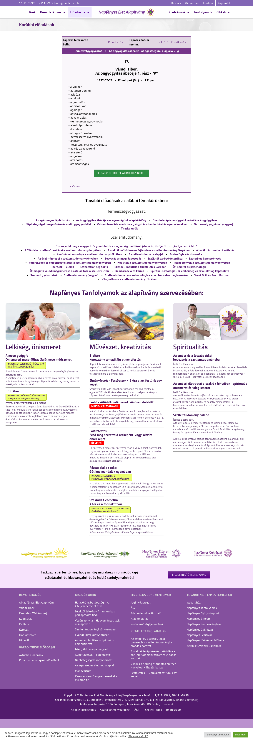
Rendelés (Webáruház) (33, 613)
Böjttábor (12, 391)
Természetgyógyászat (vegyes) (213, 224)
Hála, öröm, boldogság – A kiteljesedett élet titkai (91, 604)
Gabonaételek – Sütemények (93, 654)
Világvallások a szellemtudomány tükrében (129, 279)
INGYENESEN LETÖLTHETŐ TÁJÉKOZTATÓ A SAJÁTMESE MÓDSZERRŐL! (26, 365)
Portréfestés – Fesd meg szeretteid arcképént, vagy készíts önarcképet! (120, 435)
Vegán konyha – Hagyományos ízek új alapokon (97, 622)
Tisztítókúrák (129, 228)
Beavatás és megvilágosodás (123, 258)
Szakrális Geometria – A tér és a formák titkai (105, 502)
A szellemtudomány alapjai (146, 254)
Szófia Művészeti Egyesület (204, 645)
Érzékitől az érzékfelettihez (165, 258)
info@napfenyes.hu (67, 3)
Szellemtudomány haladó (191, 415)
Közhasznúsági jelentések (147, 624)
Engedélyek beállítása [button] (218, 734)
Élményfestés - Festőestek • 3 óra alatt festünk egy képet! (125, 382)
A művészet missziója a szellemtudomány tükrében (89, 254)
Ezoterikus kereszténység (205, 258)
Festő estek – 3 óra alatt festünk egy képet (153, 674)
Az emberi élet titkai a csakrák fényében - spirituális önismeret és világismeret (210, 385)
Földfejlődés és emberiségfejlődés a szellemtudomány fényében (70, 262)
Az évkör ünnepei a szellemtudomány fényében (68, 258)
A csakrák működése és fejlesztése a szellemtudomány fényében (149, 250)
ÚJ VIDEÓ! (96, 443)
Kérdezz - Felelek (63, 267)
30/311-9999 (180, 695)
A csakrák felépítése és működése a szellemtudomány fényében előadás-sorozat (154, 654)
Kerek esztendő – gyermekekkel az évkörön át (97, 678)
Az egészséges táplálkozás (53, 220)
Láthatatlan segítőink (94, 267)
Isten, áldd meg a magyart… (92, 649)
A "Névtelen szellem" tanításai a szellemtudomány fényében (62, 250)
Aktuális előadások (31, 655)
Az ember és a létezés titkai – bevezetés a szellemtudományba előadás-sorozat (151, 642)
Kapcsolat (25, 618)
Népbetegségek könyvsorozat (93, 660)
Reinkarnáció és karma (129, 271)
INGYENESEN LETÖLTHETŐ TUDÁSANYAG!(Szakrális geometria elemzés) (110, 510)
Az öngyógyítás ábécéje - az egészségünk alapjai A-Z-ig (111, 220)
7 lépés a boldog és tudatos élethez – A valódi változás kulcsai (153, 665)
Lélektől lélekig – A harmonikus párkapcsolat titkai (95, 613)
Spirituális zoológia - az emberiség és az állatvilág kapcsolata (190, 271)
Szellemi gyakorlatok (43, 275)
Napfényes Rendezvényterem (205, 624)
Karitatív (24, 624)
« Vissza (75, 186)
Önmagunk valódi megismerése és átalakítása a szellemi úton (69, 271)
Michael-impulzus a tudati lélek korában (140, 267)
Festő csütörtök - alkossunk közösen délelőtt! (121, 402)
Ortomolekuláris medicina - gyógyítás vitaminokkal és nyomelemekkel (142, 224)
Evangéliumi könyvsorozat (92, 635)
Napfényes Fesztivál (199, 635)
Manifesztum (83, 671)
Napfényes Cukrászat (200, 629)
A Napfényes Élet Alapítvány (36, 602)
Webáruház (194, 602)
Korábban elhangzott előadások (39, 660)
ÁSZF (134, 608)
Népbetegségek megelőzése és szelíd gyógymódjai (58, 224)
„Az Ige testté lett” (185, 246)
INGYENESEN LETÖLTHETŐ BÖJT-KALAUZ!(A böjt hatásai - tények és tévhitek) (26, 397)
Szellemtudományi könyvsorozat (95, 629)
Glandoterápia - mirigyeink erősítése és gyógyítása (185, 220)
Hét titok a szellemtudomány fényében (142, 262)
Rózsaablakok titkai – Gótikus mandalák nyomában (110, 469)
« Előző (163, 42)
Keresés (24, 629)
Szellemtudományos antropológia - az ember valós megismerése (146, 275)
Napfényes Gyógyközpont (203, 613)
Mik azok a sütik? (138, 736)
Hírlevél (24, 640)
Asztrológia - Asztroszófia (185, 254)
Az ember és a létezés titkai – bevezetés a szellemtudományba (196, 357)
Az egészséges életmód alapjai (94, 665)
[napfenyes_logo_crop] (126, 9)
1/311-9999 (162, 695)
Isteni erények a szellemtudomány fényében (202, 262)
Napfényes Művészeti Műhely (205, 640)
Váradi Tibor (26, 608)
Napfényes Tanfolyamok (202, 608)
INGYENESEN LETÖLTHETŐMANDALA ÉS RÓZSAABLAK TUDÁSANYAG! (110, 477)
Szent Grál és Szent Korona (211, 275)
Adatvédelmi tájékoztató (146, 613)
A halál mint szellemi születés (215, 250)
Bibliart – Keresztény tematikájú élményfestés (115, 357)
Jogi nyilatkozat (140, 602)
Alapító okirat (139, 618)
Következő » (116, 42)
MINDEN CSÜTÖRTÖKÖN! (104, 406)
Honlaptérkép (27, 635)
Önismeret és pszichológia (190, 267)
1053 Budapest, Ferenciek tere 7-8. (105, 699)
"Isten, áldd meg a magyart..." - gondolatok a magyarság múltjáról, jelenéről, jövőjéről (111, 246)
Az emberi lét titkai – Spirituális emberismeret (94, 641)
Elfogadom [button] (240, 734)
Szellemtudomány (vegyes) (81, 275)
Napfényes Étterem (199, 618)
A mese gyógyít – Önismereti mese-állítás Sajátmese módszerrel (38, 357)
